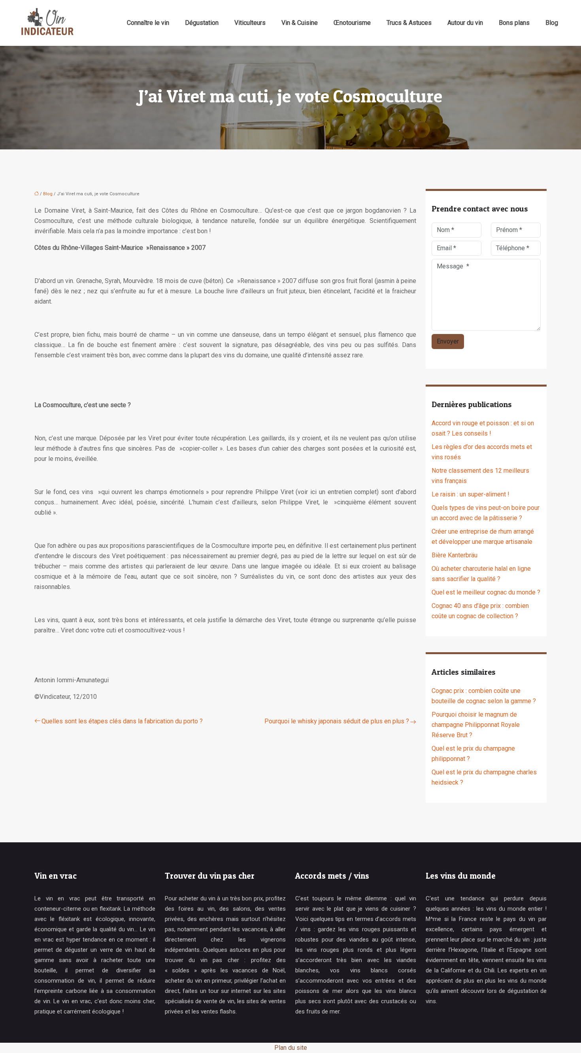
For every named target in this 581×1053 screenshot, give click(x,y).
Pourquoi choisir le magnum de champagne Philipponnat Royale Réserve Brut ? (476, 725)
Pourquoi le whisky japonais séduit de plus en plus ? (336, 721)
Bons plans (514, 22)
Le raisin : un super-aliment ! (470, 494)
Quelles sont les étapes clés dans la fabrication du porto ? (122, 721)
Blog (551, 22)
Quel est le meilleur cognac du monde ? (486, 592)
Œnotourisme (352, 22)
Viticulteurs (250, 22)
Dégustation (202, 22)
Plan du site (290, 1047)
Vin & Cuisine (299, 22)
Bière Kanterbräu (454, 555)
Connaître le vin (148, 22)
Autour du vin (465, 22)
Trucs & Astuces (409, 22)
